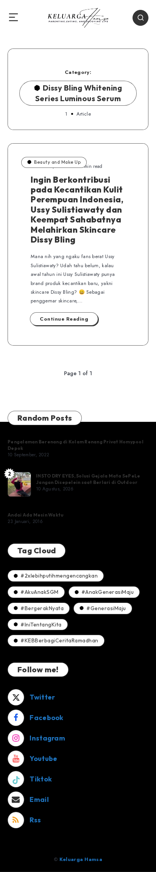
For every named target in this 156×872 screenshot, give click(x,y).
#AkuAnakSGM (39, 592)
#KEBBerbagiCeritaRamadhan (59, 640)
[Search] (140, 18)
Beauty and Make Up (57, 162)
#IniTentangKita (41, 624)
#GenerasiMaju (106, 608)
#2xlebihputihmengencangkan (59, 575)
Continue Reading (64, 318)
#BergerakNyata (42, 608)
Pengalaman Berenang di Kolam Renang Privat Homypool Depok (76, 445)
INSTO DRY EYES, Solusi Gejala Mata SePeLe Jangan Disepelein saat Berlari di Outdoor (88, 479)
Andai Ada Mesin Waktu (35, 515)
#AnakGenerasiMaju (107, 592)
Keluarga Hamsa (80, 859)
